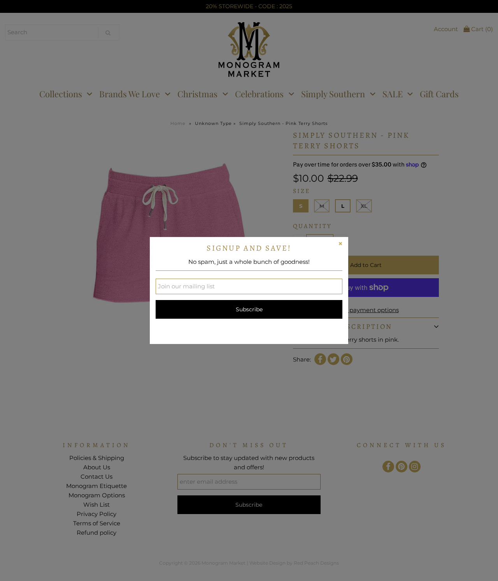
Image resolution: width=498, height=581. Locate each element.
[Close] (340, 245)
